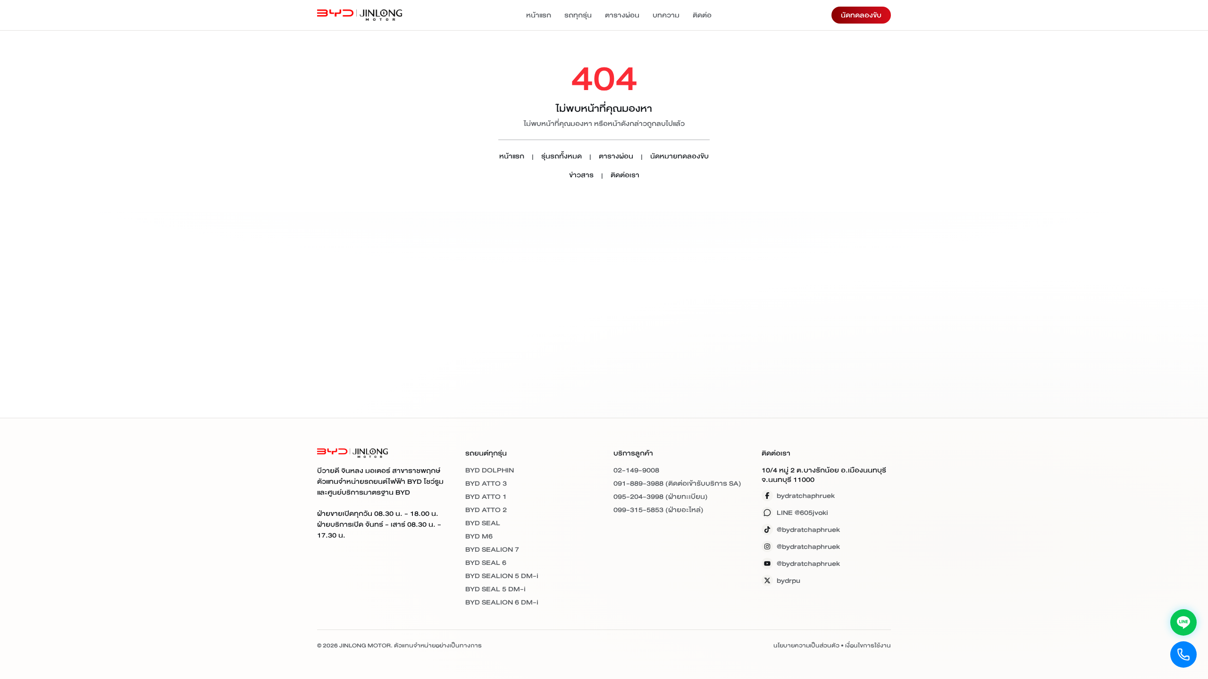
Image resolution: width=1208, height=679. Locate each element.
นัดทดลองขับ (861, 15)
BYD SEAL (482, 523)
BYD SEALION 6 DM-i (501, 602)
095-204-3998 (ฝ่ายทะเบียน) (660, 496)
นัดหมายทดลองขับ (679, 156)
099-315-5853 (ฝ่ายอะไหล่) (658, 510)
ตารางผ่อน (622, 15)
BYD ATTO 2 (486, 510)
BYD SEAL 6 (485, 562)
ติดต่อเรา (625, 175)
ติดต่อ (702, 15)
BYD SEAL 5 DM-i (495, 589)
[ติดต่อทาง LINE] (1183, 622)
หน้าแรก (538, 15)
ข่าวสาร (581, 175)
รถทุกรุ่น (578, 15)
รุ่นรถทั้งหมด (561, 156)
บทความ (666, 15)
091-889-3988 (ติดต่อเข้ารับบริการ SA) (677, 483)
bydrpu (788, 580)
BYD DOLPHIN (489, 470)
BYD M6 (479, 536)
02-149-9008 (636, 470)
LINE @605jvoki (802, 512)
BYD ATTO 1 (486, 496)
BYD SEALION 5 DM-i (501, 576)
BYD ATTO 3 (486, 483)
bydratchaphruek (806, 495)
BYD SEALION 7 (492, 549)
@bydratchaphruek (808, 529)
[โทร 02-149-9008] (1183, 654)
